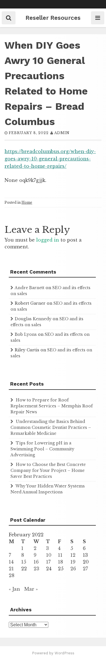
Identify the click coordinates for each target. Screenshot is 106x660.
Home (26, 202)
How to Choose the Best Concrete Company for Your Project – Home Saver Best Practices (48, 470)
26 (73, 568)
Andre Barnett (29, 287)
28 (11, 575)
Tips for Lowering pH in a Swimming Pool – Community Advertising (42, 448)
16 (36, 562)
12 (72, 555)
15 (23, 562)
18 (60, 562)
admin (62, 133)
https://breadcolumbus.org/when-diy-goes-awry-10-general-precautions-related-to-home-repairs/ (50, 159)
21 (11, 568)
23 (36, 568)
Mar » (31, 589)
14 (11, 562)
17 (48, 562)
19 (72, 562)
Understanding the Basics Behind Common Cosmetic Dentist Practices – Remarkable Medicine (50, 427)
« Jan (14, 589)
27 (85, 568)
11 (60, 555)
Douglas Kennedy (33, 318)
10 (48, 555)
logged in (47, 240)
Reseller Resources (53, 17)
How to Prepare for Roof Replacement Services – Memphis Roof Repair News (51, 405)
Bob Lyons (26, 334)
